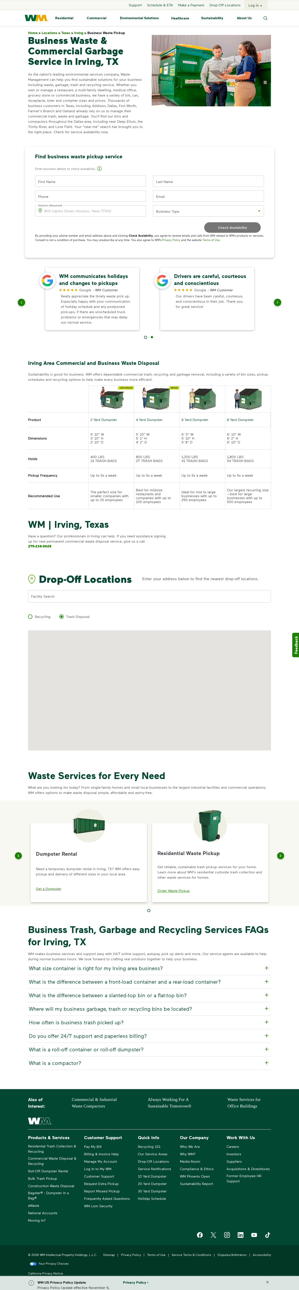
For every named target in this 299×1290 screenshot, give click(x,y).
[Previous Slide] (18, 856)
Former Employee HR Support (244, 1178)
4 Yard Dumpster (149, 419)
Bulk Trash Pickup (42, 1178)
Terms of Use (211, 240)
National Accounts (42, 1213)
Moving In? (37, 1220)
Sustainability (212, 18)
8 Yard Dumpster (240, 419)
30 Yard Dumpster (152, 1191)
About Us (244, 18)
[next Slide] (277, 303)
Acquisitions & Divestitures (248, 1169)
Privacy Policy (171, 240)
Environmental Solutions (139, 18)
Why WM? (188, 1154)
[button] (99, 169)
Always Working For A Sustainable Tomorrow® (169, 1102)
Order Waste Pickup (173, 890)
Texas (67, 33)
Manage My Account (100, 1161)
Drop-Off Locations (225, 5)
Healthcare (180, 18)
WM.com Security (98, 1206)
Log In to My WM (97, 1169)
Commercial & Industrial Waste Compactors (94, 1102)
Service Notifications (154, 1169)
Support (135, 5)
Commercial (96, 18)
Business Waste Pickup (107, 33)
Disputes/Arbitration (232, 1255)
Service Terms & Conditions (191, 1255)
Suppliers (234, 1161)
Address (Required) (50, 205)
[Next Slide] (280, 856)
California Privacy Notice (45, 1273)
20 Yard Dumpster (152, 1183)
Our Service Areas (152, 1154)
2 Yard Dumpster (103, 419)
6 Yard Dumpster (194, 419)
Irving (80, 33)
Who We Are (190, 1146)
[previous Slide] (21, 303)
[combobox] (205, 211)
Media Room (190, 1161)
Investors (234, 1154)
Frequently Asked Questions (107, 1198)
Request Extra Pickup (101, 1183)
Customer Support (99, 1176)
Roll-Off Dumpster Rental (48, 1171)
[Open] (259, 211)
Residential (64, 18)
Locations (51, 33)
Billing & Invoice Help (101, 1154)
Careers (233, 1146)
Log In (253, 5)
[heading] (149, 968)
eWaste (33, 1205)
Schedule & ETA (160, 5)
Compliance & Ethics (197, 1169)
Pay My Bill (93, 1146)
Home (34, 33)
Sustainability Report (196, 1183)
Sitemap (109, 1255)
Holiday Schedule (152, 1198)
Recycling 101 (149, 1146)
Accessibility (262, 1255)
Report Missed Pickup (102, 1191)
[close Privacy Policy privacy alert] (267, 1282)
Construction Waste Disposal (51, 1186)
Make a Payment (191, 5)
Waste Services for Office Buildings (244, 1102)
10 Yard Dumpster (152, 1176)
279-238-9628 (39, 546)
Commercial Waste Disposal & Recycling (52, 1161)
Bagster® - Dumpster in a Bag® (48, 1195)
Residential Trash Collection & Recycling (52, 1148)
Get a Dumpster (48, 888)
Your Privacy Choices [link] (54, 1263)
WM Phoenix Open (195, 1176)
